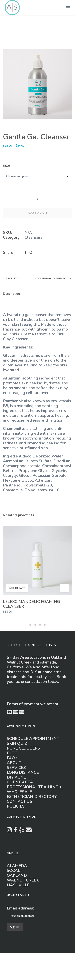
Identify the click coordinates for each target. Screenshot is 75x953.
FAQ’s (12, 758)
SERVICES (16, 767)
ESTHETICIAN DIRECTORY (32, 796)
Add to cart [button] (17, 588)
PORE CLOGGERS (23, 748)
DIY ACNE (16, 777)
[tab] (13, 280)
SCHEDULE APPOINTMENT (33, 738)
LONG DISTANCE (23, 772)
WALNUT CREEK (23, 880)
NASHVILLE (18, 885)
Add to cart (37, 213)
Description (13, 278)
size (6, 165)
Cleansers (33, 237)
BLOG (12, 753)
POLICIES (16, 806)
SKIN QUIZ (17, 743)
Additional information (53, 278)
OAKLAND (17, 875)
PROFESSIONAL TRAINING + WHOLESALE (34, 789)
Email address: (20, 908)
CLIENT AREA (20, 782)
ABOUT (14, 762)
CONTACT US (19, 801)
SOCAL (13, 870)
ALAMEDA (17, 865)
